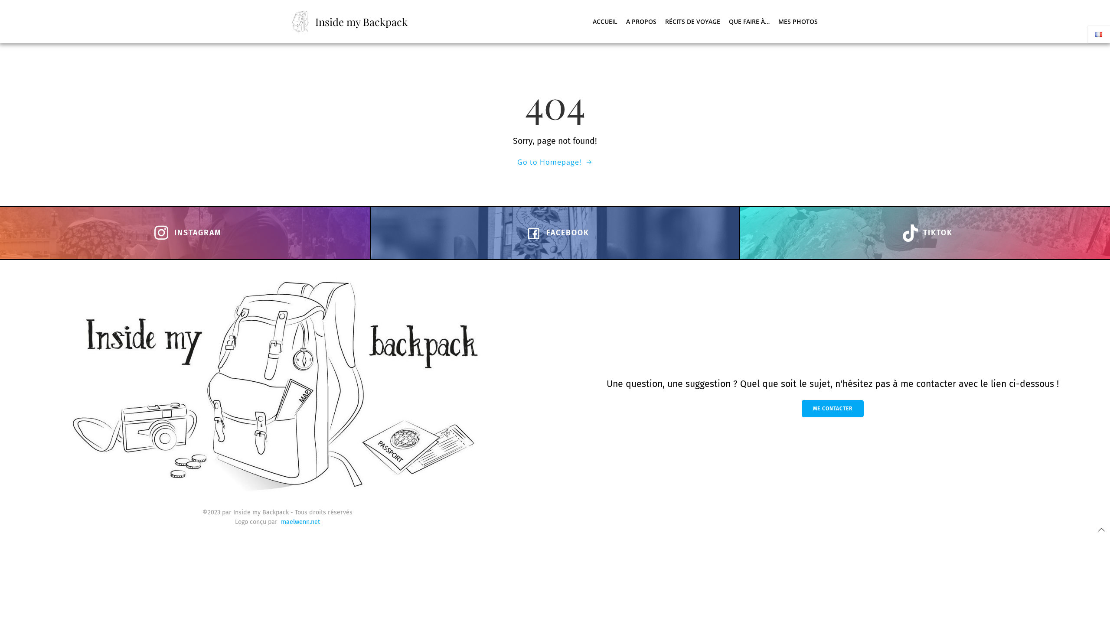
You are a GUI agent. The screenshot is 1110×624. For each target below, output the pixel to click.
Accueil (605, 21)
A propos (641, 21)
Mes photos (798, 21)
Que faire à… (749, 21)
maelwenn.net (300, 522)
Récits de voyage (692, 21)
